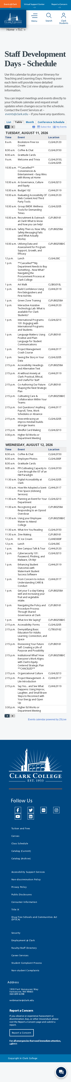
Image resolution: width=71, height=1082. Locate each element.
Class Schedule (19, 843)
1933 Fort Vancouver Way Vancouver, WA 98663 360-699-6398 (23, 991)
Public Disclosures (21, 894)
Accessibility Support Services (28, 871)
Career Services (20, 955)
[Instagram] (56, 810)
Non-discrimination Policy (26, 879)
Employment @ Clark (23, 940)
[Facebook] (18, 810)
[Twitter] (31, 810)
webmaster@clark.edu (21, 1000)
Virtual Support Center (34, 4)
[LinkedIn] (31, 816)
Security (16, 932)
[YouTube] (18, 816)
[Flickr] (43, 810)
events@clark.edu (16, 114)
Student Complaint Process (26, 962)
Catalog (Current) (21, 850)
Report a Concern (59, 4)
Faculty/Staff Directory (24, 947)
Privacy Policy (19, 886)
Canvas (15, 835)
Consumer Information (24, 901)
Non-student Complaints (25, 970)
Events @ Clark (10, 4)
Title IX (15, 909)
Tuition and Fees (20, 828)
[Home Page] (13, 18)
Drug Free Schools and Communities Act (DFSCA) (34, 918)
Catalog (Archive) (21, 858)
